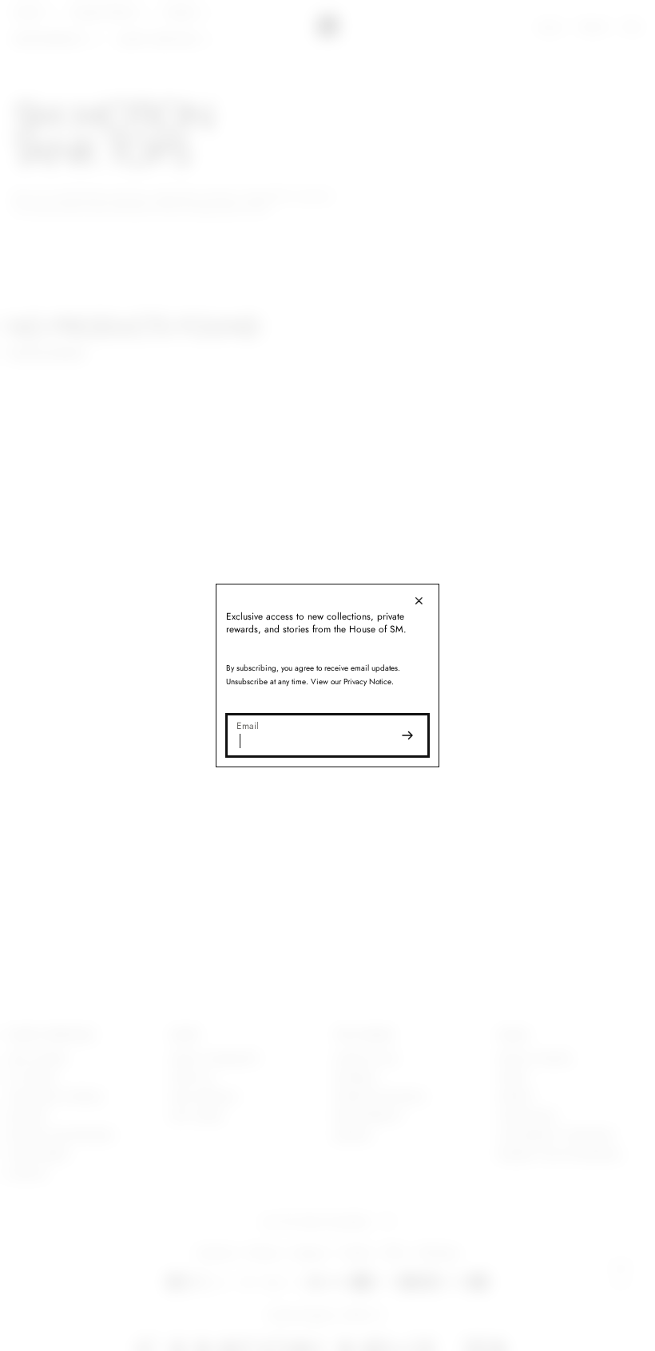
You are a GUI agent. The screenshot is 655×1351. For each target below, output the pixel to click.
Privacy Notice (363, 681)
